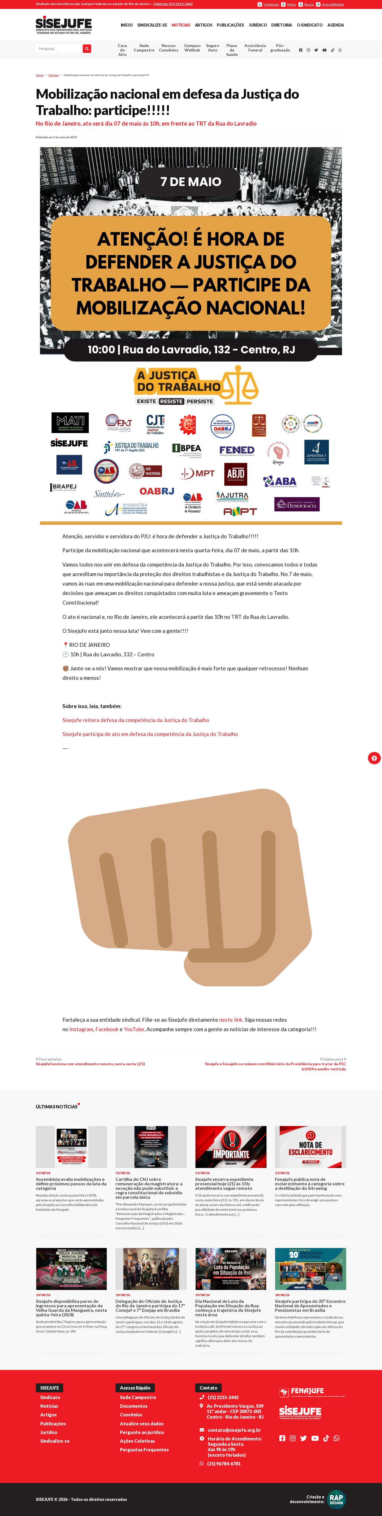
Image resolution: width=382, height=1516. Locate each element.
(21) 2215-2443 (223, 1397)
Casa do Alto (122, 50)
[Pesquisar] (87, 48)
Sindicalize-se (152, 25)
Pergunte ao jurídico (142, 1432)
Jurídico (258, 25)
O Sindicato (309, 25)
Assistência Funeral (255, 47)
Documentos (134, 1406)
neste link (230, 1019)
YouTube (134, 1029)
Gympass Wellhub (192, 47)
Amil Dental (247, 68)
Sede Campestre (144, 47)
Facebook (107, 1029)
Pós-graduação (280, 47)
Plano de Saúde (232, 50)
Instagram (81, 1029)
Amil (246, 61)
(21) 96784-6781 (223, 1463)
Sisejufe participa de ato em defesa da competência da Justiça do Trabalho (150, 734)
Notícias (181, 25)
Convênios (131, 1414)
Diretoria (281, 25)
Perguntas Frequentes (144, 1449)
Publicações (230, 25)
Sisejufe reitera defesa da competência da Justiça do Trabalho (135, 720)
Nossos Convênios (168, 47)
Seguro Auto (212, 47)
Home (40, 75)
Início (127, 25)
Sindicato (50, 1397)
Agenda (335, 25)
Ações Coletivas (137, 1441)
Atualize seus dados (142, 1423)
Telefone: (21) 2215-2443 (173, 4)
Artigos (203, 25)
